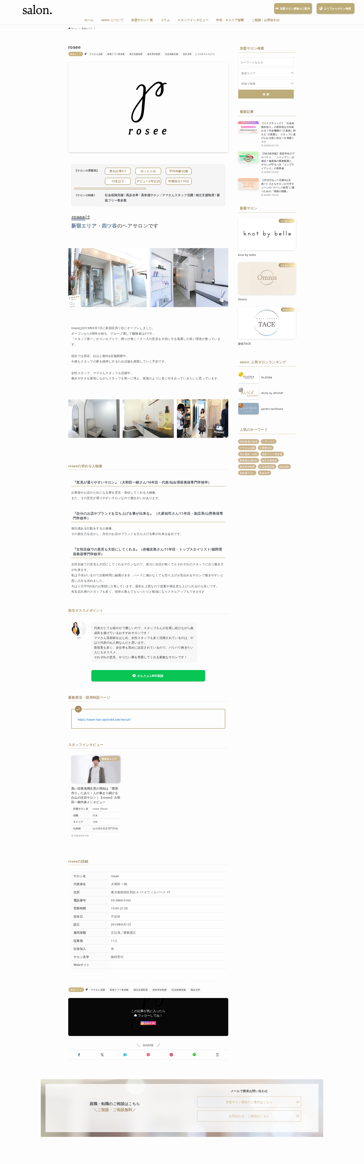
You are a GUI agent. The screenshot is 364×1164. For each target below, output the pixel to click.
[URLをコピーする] (217, 1055)
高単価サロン (247, 473)
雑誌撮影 (284, 466)
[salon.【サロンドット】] (37, 10)
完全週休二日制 (248, 454)
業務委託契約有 (248, 460)
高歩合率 (187, 53)
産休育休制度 (153, 53)
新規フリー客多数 (116, 53)
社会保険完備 (171, 53)
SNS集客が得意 (249, 441)
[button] (79, 1055)
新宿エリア (75, 53)
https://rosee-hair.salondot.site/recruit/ (104, 719)
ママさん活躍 (95, 53)
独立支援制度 (135, 53)
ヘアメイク (268, 441)
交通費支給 (265, 448)
